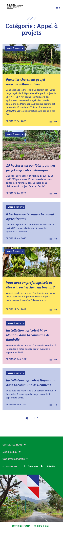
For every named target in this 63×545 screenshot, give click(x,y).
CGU (47, 526)
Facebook (33, 466)
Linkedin (50, 466)
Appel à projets (15, 48)
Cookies (38, 526)
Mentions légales (21, 526)
